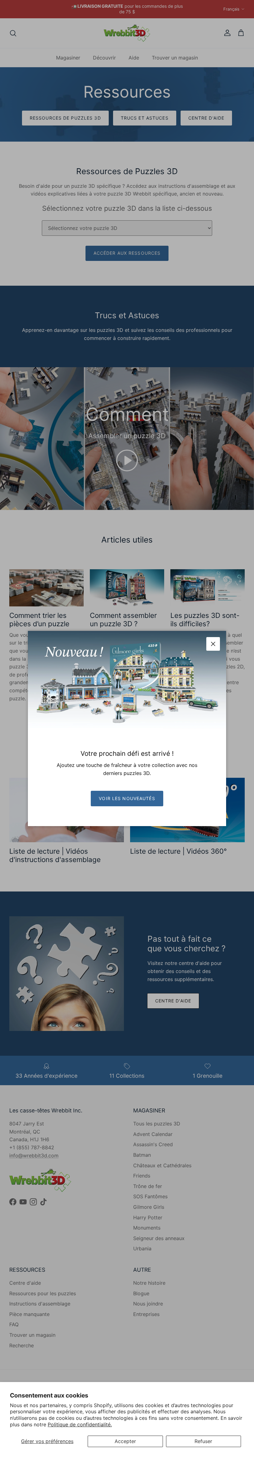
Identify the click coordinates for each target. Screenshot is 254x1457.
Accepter (125, 1441)
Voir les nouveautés (127, 798)
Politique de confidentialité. (80, 1424)
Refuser (203, 1441)
